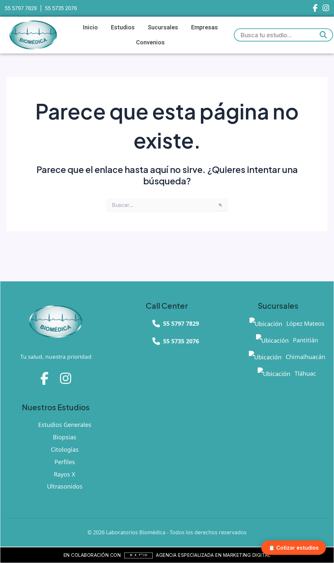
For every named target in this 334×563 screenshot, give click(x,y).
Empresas (204, 27)
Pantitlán (304, 340)
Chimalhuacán (304, 357)
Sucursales (163, 27)
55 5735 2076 (61, 8)
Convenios (150, 42)
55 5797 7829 (21, 8)
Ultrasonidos (65, 486)
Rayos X (64, 474)
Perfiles (64, 462)
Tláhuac (304, 373)
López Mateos (305, 323)
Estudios (123, 27)
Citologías (65, 449)
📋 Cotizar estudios (293, 547)
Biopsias (64, 437)
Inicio (90, 27)
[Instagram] (326, 8)
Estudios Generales (64, 425)
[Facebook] (315, 8)
